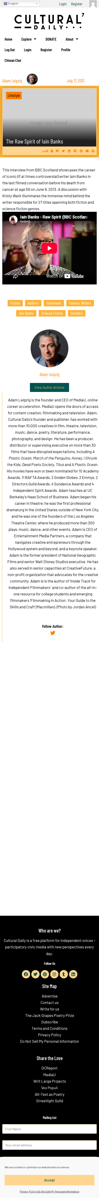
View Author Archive (49, 387)
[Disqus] (49, 715)
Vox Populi (49, 1087)
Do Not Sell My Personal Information (49, 1041)
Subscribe (49, 1021)
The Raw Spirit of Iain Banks (34, 141)
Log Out (10, 49)
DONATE (51, 39)
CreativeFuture (79, 568)
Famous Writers (80, 302)
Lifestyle (14, 95)
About (69, 39)
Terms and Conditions (49, 1028)
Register (76, 3)
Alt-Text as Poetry (49, 1094)
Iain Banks (26, 313)
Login (63, 3)
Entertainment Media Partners (39, 535)
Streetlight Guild (49, 1100)
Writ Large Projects (49, 1081)
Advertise (50, 996)
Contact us (49, 1002)
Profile (65, 49)
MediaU (79, 399)
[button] (57, 151)
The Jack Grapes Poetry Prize (49, 1015)
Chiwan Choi (13, 60)
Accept (49, 1180)
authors (33, 302)
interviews (54, 302)
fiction (15, 302)
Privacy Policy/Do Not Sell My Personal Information (49, 1191)
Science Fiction (52, 313)
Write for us (49, 1009)
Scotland (77, 313)
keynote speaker (82, 548)
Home (8, 39)
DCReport (49, 1068)
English (12, 3)
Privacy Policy (49, 1034)
